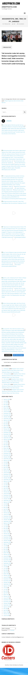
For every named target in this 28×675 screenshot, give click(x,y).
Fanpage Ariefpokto (8, 619)
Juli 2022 (6, 483)
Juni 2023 (6, 464)
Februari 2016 (7, 614)
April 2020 (6, 530)
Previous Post (7, 47)
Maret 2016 (6, 612)
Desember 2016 (7, 600)
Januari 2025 (6, 431)
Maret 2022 (6, 490)
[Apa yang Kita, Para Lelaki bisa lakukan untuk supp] (14, 340)
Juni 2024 (6, 443)
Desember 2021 (7, 495)
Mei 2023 (6, 466)
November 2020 (7, 518)
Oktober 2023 (7, 457)
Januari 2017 (6, 598)
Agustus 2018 (7, 565)
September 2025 (7, 419)
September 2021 (7, 500)
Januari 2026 (6, 412)
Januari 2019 (6, 556)
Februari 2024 (7, 450)
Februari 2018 (7, 575)
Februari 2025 (7, 429)
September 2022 (7, 480)
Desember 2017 (7, 579)
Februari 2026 (7, 410)
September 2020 (7, 521)
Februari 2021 (7, 513)
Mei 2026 (6, 405)
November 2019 (7, 539)
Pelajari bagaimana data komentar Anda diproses (12, 102)
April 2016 (6, 610)
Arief (14, 24)
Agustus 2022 (7, 481)
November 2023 (7, 455)
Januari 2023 (6, 473)
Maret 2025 (6, 427)
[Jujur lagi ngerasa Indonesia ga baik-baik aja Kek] (14, 136)
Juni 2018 (6, 568)
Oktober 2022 (7, 478)
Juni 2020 (6, 527)
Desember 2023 (7, 453)
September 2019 (7, 542)
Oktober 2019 (7, 541)
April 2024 (6, 446)
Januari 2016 (6, 616)
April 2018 (6, 572)
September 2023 (7, 459)
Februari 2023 (7, 471)
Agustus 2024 (7, 439)
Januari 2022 (6, 493)
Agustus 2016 (7, 607)
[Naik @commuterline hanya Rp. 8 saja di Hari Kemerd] (14, 213)
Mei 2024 (6, 445)
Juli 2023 (6, 462)
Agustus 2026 (7, 399)
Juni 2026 (6, 403)
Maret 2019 (6, 553)
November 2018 (7, 560)
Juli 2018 (5, 567)
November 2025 (7, 415)
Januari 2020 (6, 535)
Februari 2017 (7, 596)
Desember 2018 (7, 558)
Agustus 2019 (7, 544)
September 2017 (7, 584)
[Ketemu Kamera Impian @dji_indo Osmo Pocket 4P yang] (14, 315)
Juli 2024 (6, 441)
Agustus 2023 (7, 460)
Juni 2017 (6, 589)
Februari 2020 (7, 534)
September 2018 (7, 563)
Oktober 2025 (7, 417)
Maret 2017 (6, 595)
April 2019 (6, 551)
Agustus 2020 (7, 523)
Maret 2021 (6, 511)
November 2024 (7, 434)
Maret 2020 (6, 532)
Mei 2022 (6, 487)
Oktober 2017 (7, 582)
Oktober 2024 (7, 436)
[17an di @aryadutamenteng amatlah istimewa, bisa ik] (14, 187)
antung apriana (7, 374)
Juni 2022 (6, 485)
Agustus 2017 (7, 586)
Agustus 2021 (7, 502)
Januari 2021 (6, 514)
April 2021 (6, 509)
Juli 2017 (5, 588)
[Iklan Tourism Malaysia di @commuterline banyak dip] (14, 264)
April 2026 (6, 406)
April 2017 (6, 593)
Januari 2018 (6, 577)
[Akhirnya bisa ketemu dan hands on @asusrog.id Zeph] (14, 162)
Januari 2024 (6, 452)
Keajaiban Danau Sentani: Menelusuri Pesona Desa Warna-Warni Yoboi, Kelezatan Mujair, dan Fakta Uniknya (13, 370)
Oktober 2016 (7, 603)
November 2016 (7, 602)
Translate (12, 630)
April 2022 (6, 488)
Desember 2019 (7, 537)
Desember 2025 (7, 413)
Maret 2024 (6, 448)
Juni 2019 (6, 548)
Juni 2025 (6, 422)
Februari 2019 (7, 554)
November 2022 (7, 476)
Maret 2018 (6, 574)
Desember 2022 (7, 474)
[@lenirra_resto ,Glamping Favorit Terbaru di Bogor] (14, 289)
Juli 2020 (6, 525)
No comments (21, 24)
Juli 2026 (6, 401)
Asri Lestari (6, 379)
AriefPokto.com (9, 7)
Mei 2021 (6, 507)
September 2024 (7, 438)
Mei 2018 (6, 570)
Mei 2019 (6, 549)
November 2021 (7, 497)
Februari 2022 (7, 492)
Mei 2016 (6, 608)
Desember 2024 (7, 432)
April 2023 (6, 467)
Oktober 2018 (7, 561)
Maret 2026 (6, 408)
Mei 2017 (6, 591)
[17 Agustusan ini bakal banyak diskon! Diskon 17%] (14, 238)
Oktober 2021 (7, 499)
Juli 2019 (5, 546)
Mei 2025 (6, 424)
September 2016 (7, 605)
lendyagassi (6, 369)
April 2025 (6, 426)
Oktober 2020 (7, 520)
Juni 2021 (6, 506)
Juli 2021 (5, 504)
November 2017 (7, 581)
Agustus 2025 (7, 420)
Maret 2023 (6, 469)
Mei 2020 (6, 528)
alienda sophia (7, 384)
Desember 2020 (7, 516)
